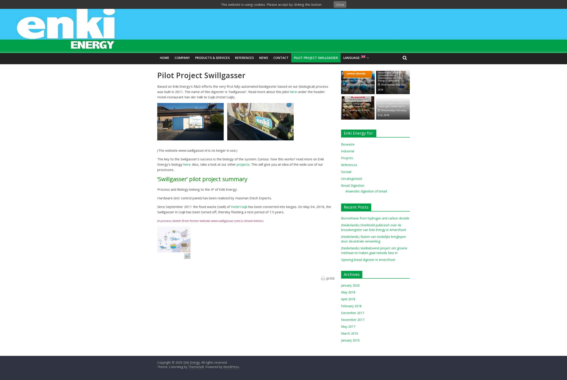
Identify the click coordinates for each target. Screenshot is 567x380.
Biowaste (348, 144)
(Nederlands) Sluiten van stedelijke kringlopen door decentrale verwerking (356, 103)
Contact (281, 58)
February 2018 (351, 306)
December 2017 (352, 313)
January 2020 (350, 285)
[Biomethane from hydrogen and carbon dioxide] (358, 73)
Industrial (347, 151)
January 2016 (350, 340)
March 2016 (349, 333)
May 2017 (348, 326)
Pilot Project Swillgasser (316, 58)
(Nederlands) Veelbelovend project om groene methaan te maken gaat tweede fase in (393, 103)
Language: (352, 58)
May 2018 (348, 292)
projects (243, 164)
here (294, 91)
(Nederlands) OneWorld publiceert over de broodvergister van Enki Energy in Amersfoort (390, 76)
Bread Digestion (352, 185)
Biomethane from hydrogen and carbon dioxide (357, 79)
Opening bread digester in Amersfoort (368, 260)
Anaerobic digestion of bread (366, 191)
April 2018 (348, 299)
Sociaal (346, 172)
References (244, 58)
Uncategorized (351, 178)
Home (164, 58)
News (263, 58)
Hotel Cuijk (239, 206)
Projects (347, 158)
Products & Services (212, 58)
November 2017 (352, 320)
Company (182, 58)
